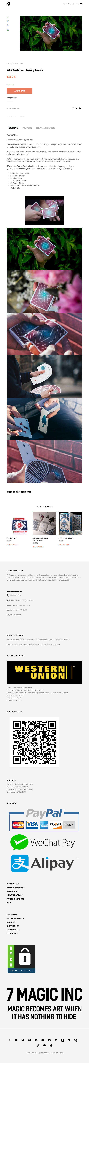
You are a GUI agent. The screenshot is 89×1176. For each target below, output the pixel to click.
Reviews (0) (27, 128)
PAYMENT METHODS (15, 899)
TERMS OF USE (13, 884)
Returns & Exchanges (45, 128)
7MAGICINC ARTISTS (15, 918)
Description (14, 128)
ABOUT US (11, 922)
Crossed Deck (11, 538)
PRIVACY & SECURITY (15, 887)
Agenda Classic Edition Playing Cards (40, 539)
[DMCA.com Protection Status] (21, 958)
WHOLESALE (12, 915)
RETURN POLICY (13, 930)
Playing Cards (18, 64)
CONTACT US (12, 933)
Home (9, 64)
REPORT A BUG (13, 891)
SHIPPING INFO (13, 926)
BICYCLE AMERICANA (66, 538)
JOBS (9, 903)
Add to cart (12, 545)
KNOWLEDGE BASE (15, 895)
